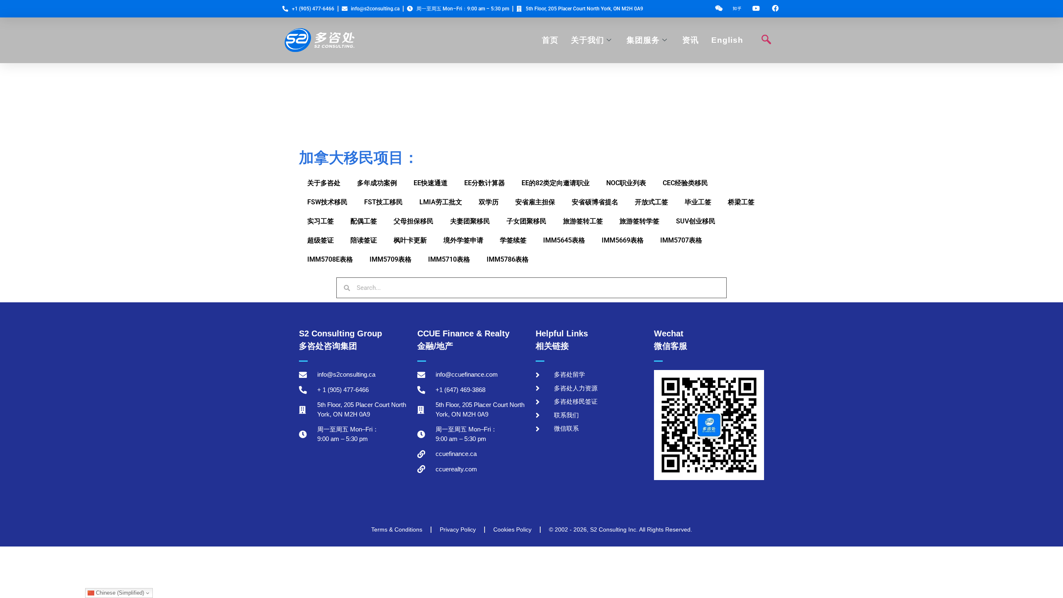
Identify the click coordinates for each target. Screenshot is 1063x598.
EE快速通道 (431, 183)
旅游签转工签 (583, 221)
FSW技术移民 (327, 202)
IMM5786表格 (508, 259)
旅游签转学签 (639, 221)
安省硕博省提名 (595, 202)
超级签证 (320, 240)
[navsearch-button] (766, 40)
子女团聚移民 (526, 221)
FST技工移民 (383, 202)
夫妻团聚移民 (470, 221)
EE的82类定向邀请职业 (556, 183)
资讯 (690, 40)
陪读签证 (363, 240)
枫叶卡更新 (410, 240)
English (727, 40)
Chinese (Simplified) (119, 593)
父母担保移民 (414, 221)
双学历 (489, 202)
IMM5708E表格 (330, 259)
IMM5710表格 (449, 259)
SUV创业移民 (695, 221)
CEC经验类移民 (685, 183)
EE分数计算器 (484, 183)
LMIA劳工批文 (440, 202)
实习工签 (320, 221)
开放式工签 (651, 202)
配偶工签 (363, 221)
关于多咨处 (323, 183)
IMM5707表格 (681, 240)
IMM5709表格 (390, 259)
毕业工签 (698, 202)
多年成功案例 (377, 183)
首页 (550, 40)
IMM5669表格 (623, 240)
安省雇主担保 (535, 202)
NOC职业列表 (626, 183)
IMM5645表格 (564, 240)
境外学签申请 (463, 240)
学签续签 (513, 240)
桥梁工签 (741, 202)
